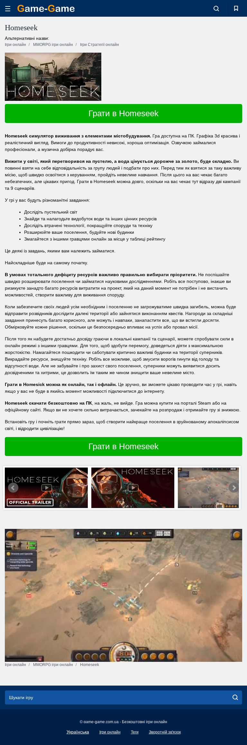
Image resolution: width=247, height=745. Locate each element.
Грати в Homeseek (123, 113)
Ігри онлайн (110, 732)
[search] (235, 697)
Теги (135, 732)
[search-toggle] (216, 8)
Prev (13, 488)
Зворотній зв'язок (165, 732)
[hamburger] (8, 8)
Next (234, 488)
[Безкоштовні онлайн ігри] (46, 8)
